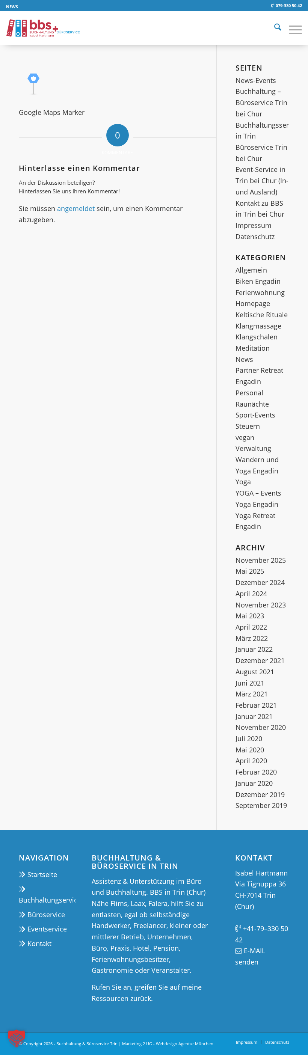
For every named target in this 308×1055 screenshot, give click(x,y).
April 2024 (251, 593)
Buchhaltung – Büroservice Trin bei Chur (261, 102)
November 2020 (261, 727)
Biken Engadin (258, 281)
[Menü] (291, 28)
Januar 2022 (254, 649)
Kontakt (38, 943)
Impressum (254, 225)
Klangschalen (257, 336)
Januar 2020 (254, 783)
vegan (245, 437)
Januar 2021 (254, 716)
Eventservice (46, 928)
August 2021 (255, 671)
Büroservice (45, 914)
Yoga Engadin (257, 504)
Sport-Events (255, 414)
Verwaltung (253, 448)
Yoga (243, 481)
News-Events (256, 80)
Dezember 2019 (260, 794)
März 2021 (252, 693)
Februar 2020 (256, 771)
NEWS (12, 6)
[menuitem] (12, 7)
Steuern (248, 426)
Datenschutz (255, 236)
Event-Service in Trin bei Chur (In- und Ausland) (262, 180)
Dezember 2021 (260, 660)
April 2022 (251, 626)
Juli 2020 (249, 738)
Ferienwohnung (260, 292)
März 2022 (252, 638)
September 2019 (261, 805)
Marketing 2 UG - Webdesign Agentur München (167, 1043)
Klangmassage (258, 325)
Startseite (41, 874)
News (244, 359)
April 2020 (251, 760)
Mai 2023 (250, 615)
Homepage (253, 303)
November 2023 (261, 604)
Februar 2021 (256, 705)
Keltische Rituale (262, 314)
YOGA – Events (258, 492)
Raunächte (252, 403)
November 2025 (261, 560)
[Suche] (274, 28)
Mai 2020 (250, 749)
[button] (16, 1038)
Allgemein (251, 269)
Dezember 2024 (260, 582)
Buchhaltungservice (47, 899)
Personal (249, 392)
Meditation (253, 348)
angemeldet (76, 208)
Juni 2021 (250, 682)
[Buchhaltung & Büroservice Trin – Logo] (43, 28)
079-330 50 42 (288, 5)
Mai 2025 (250, 571)
